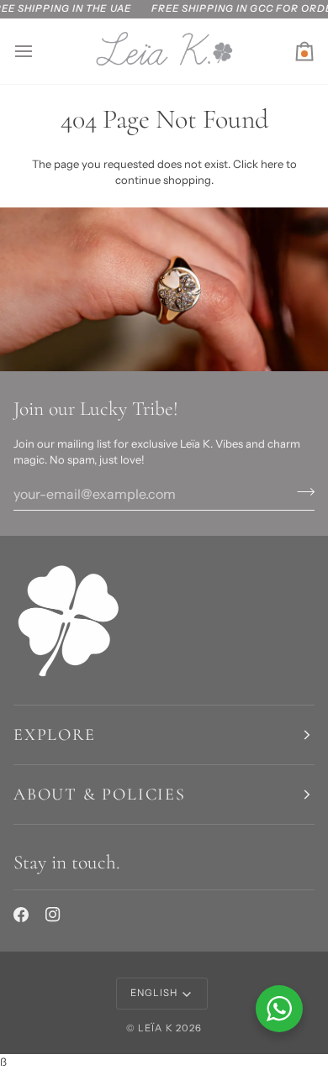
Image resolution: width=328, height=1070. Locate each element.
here (272, 163)
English (153, 993)
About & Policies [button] (99, 794)
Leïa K (155, 1028)
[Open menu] (38, 51)
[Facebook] (21, 914)
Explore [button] (54, 735)
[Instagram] (53, 914)
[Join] (301, 492)
